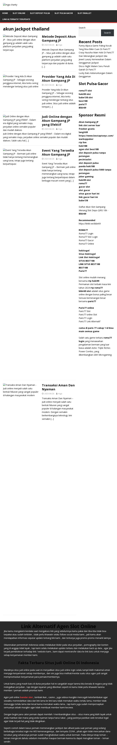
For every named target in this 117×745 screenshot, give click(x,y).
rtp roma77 (96, 287)
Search (82, 27)
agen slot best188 (89, 149)
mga (60, 44)
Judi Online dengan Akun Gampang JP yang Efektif (57, 121)
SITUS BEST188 (86, 260)
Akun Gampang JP (88, 122)
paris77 (92, 301)
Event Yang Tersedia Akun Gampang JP (58, 152)
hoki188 (83, 145)
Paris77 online (87, 307)
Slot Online (19, 13)
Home (5, 13)
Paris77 (83, 271)
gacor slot (84, 186)
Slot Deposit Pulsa (40, 13)
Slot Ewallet (84, 13)
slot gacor (84, 190)
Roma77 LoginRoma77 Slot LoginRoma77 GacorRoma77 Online (88, 237)
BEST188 (83, 267)
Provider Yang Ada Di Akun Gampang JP (58, 78)
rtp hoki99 (93, 280)
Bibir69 (82, 107)
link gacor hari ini (88, 197)
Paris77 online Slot (88, 314)
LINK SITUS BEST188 (89, 264)
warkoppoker (86, 139)
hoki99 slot (85, 94)
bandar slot (26, 697)
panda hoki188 (87, 166)
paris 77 (92, 327)
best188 (83, 100)
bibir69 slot (85, 291)
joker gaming (86, 176)
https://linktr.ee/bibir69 (90, 223)
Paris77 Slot (84, 311)
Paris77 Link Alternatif (89, 321)
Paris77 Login (85, 318)
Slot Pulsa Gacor (64, 13)
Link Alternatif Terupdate (16, 19)
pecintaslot (85, 159)
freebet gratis (87, 128)
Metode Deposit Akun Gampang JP (59, 38)
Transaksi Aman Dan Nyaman (58, 387)
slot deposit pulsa (89, 162)
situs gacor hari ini (89, 193)
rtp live (83, 142)
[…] (43, 66)
